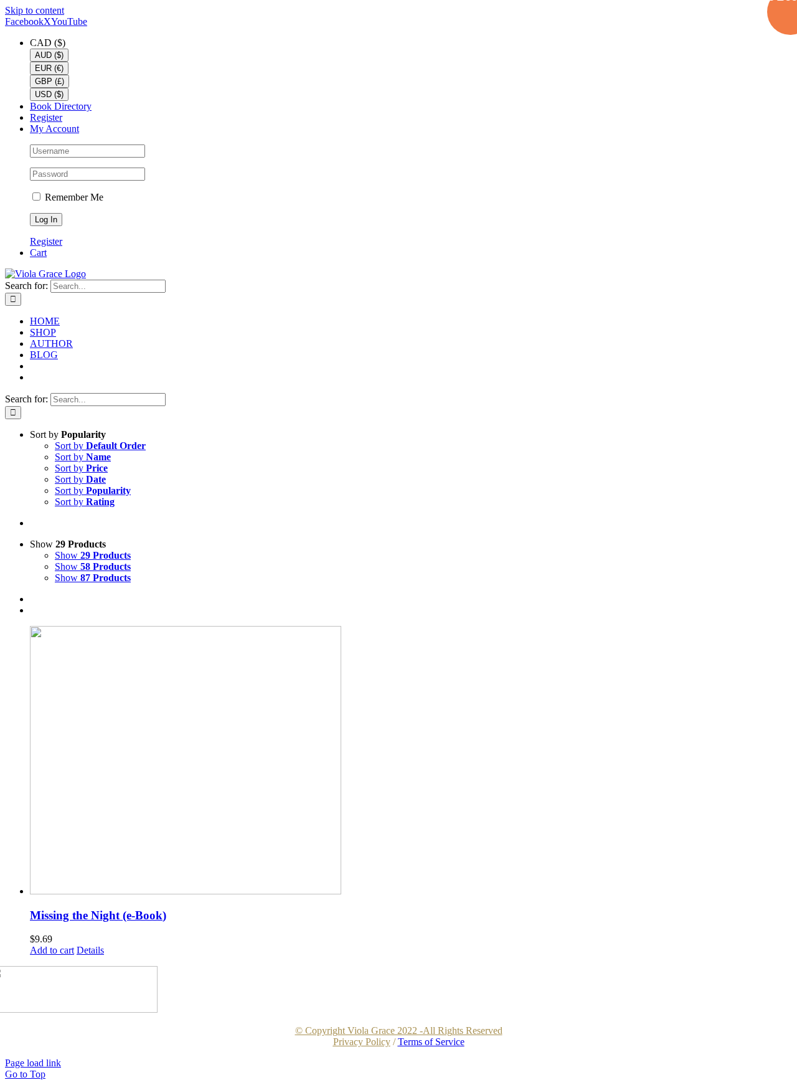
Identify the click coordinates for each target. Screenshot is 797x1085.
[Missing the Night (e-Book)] (411, 761)
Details (90, 950)
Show (93, 555)
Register (46, 241)
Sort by (100, 445)
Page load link (33, 1063)
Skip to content (34, 10)
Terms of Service (431, 1041)
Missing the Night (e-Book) (98, 915)
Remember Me (72, 197)
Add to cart (52, 950)
